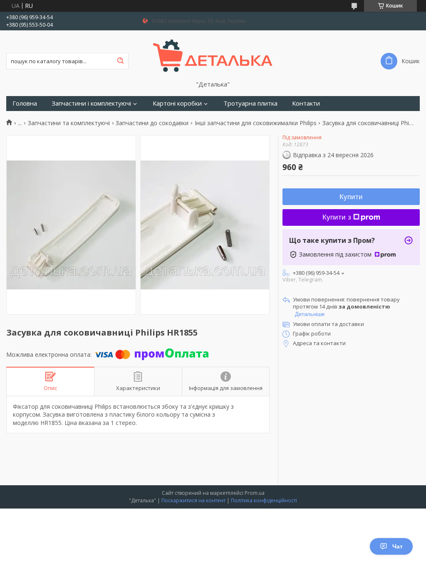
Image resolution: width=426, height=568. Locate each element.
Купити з (336, 217)
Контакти (306, 103)
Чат (397, 546)
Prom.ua (255, 492)
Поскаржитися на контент (193, 500)
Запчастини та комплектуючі (69, 123)
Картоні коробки (177, 103)
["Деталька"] (212, 55)
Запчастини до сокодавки (152, 123)
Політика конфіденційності (264, 500)
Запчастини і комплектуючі (91, 103)
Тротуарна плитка (250, 103)
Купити (351, 197)
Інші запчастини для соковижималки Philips (256, 123)
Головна (24, 103)
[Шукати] (120, 61)
